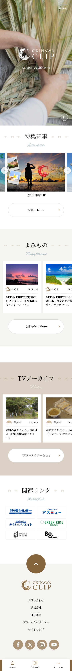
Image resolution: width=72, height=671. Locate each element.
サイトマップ (36, 629)
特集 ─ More (36, 210)
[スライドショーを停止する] (64, 117)
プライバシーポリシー (36, 622)
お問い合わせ (36, 600)
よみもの (35, 667)
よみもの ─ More (36, 326)
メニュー (58, 667)
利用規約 (36, 615)
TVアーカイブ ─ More (36, 455)
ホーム (12, 667)
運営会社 (36, 607)
